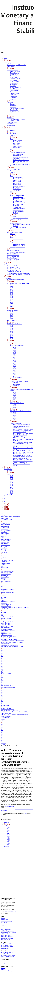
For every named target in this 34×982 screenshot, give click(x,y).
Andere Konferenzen (6, 716)
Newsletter (3, 743)
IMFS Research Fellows (7, 572)
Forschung (3, 632)
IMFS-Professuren (5, 579)
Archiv (2, 720)
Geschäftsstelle (4, 561)
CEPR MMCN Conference (7, 713)
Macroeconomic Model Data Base (9, 639)
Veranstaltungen (5, 643)
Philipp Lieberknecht (6, 539)
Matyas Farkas (4, 529)
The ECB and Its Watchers (7, 709)
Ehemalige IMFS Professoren (8, 630)
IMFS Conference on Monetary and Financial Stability (14, 711)
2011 (2, 666)
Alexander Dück (5, 527)
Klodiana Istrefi (4, 534)
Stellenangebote (5, 577)
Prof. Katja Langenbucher (7, 592)
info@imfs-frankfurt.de (10, 911)
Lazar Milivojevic (5, 540)
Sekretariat (3, 585)
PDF (26, 813)
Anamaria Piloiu (5, 542)
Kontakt (3, 744)
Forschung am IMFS (6, 633)
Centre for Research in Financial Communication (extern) (15, 607)
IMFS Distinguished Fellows (8, 571)
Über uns (3, 515)
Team (2, 566)
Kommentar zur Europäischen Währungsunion (12, 640)
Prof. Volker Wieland (6, 581)
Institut (2, 513)
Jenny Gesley (4, 532)
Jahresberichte (4, 575)
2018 (2, 656)
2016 (2, 659)
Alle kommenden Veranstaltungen (9, 645)
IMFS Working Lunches (7, 952)
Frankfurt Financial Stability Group (9, 710)
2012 (2, 664)
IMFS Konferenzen (5, 705)
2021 (2, 682)
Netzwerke (3, 564)
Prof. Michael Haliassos (6, 624)
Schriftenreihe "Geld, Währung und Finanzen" (12, 642)
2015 (2, 660)
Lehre (2, 587)
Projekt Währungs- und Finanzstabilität (10, 516)
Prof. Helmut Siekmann (6, 618)
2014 (2, 661)
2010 (2, 667)
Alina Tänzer (4, 548)
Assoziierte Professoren (6, 629)
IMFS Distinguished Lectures (8, 687)
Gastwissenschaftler (6, 574)
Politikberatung (4, 518)
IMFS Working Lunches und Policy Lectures (12, 646)
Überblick (3, 556)
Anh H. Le (3, 537)
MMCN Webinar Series (6, 685)
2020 (2, 684)
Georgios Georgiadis (6, 530)
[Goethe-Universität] (8, 980)
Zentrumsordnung (5, 563)
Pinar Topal (3, 549)
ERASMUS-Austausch (6, 604)
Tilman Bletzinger (5, 524)
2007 (2, 672)
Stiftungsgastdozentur (6, 606)
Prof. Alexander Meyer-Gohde (8, 608)
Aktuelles (3, 595)
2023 (2, 653)
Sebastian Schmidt (5, 545)
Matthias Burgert (5, 526)
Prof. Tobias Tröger (5, 627)
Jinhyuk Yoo (4, 550)
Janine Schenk (4, 543)
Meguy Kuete (4, 536)
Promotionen (4, 603)
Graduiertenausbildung (6, 519)
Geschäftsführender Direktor (8, 560)
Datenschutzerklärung (6, 971)
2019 (2, 654)
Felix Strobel (4, 546)
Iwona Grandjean (5, 533)
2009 (2, 669)
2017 (2, 657)
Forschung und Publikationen (8, 589)
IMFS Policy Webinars (6, 673)
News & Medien (5, 717)
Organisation (4, 552)
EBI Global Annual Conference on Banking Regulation (14, 714)
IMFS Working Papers (6, 635)
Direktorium (4, 558)
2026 (2, 677)
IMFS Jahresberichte (6, 637)
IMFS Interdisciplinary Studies (8, 636)
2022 (2, 681)
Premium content (9, 806)
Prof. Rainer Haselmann (7, 626)
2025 (2, 650)
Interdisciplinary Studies (7, 946)
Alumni (2, 590)
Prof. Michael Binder (6, 623)
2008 (2, 670)
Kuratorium (3, 557)
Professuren (3, 578)
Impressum (3, 969)
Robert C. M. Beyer (6, 523)
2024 (2, 651)
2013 (2, 663)
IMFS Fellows (4, 567)
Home (2, 512)
